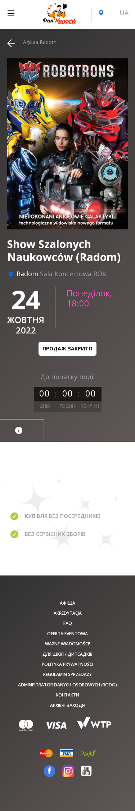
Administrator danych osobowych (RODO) (67, 685)
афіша (67, 603)
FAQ (67, 623)
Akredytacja (68, 613)
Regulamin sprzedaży (67, 674)
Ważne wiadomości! (67, 644)
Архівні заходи (67, 705)
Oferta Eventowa (67, 634)
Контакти (67, 695)
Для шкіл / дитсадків (67, 654)
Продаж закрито (67, 348)
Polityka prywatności (67, 664)
